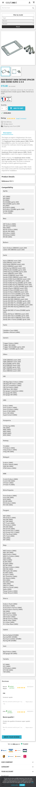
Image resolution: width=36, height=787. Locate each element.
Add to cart (16, 108)
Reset (18, 27)
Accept (22, 785)
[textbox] (18, 18)
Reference (5, 181)
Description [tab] (7, 133)
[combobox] (18, 18)
